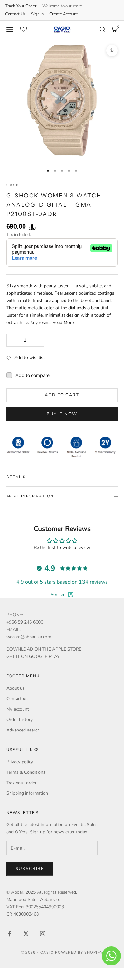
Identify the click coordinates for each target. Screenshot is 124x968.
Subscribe (30, 868)
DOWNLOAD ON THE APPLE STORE (43, 649)
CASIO (13, 185)
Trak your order (21, 783)
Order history (19, 720)
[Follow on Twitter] (26, 934)
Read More (63, 322)
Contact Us (15, 14)
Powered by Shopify (79, 952)
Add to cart (62, 395)
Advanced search (23, 730)
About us (15, 688)
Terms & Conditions (25, 772)
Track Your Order (21, 6)
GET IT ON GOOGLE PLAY (32, 656)
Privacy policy (19, 762)
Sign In (37, 14)
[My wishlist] (23, 28)
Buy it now (62, 414)
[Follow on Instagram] (42, 934)
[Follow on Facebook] (9, 934)
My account (17, 709)
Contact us (17, 699)
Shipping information (27, 793)
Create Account (63, 14)
